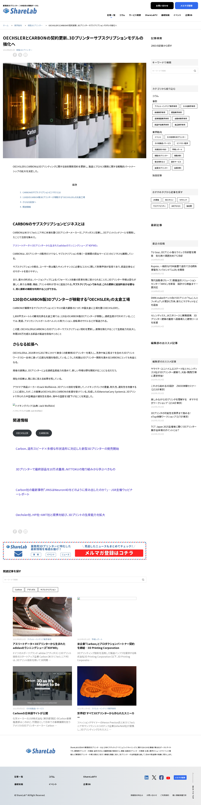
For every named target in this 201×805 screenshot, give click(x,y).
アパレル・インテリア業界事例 (39, 639)
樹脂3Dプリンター (24, 50)
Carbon (18, 589)
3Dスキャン (169, 199)
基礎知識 (18, 784)
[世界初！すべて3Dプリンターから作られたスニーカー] (106, 686)
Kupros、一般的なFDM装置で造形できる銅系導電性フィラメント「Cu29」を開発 (174, 267)
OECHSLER (22, 433)
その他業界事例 (189, 106)
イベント (158, 137)
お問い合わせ (152, 795)
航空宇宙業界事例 (162, 124)
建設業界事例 (176, 112)
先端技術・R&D (160, 149)
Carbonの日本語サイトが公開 (30, 713)
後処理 (189, 206)
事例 (154, 101)
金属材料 (177, 168)
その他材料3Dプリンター (176, 137)
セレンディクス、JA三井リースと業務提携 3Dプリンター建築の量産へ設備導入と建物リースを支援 (174, 319)
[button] (143, 580)
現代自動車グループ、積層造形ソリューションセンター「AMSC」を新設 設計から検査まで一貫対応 (174, 283)
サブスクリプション (48, 589)
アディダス (31, 589)
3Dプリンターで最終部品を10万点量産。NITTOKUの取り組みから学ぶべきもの (65, 469)
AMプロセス (176, 206)
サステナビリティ (159, 206)
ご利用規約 (164, 795)
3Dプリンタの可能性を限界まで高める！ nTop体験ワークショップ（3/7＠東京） (172, 414)
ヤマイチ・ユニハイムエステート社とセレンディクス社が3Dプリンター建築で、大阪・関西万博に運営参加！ (174, 372)
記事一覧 (18, 776)
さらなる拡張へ (29, 201)
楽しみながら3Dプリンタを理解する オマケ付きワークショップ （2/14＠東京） (174, 401)
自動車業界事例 (181, 118)
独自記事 (157, 175)
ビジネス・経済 (182, 143)
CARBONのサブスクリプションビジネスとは (42, 192)
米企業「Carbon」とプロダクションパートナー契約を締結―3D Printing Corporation (105, 646)
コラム (155, 96)
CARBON (44, 433)
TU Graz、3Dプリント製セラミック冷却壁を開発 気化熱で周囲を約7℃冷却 (173, 253)
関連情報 (27, 206)
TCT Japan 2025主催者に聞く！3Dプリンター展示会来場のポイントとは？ (174, 428)
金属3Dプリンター (161, 168)
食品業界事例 (180, 124)
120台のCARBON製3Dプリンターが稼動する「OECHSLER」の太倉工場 (54, 197)
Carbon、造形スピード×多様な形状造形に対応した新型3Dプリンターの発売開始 (67, 448)
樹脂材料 (177, 155)
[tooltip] (15, 55)
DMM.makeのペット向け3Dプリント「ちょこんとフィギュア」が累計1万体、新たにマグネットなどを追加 (174, 301)
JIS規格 (156, 199)
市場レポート (97, 639)
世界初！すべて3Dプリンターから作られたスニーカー (105, 715)
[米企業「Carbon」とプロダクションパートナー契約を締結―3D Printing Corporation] (106, 616)
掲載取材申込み (137, 795)
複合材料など (160, 161)
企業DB (87, 784)
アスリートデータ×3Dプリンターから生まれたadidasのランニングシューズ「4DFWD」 (55, 245)
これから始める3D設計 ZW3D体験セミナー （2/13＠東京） (173, 387)
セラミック (183, 199)
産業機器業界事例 (162, 118)
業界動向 (157, 132)
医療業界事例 (160, 112)
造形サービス (176, 161)
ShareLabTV (90, 776)
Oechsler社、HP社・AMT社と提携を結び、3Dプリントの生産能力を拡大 (60, 515)
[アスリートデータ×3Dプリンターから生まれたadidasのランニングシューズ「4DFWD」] (42, 616)
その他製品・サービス (35, 708)
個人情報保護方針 (179, 795)
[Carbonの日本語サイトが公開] (42, 686)
